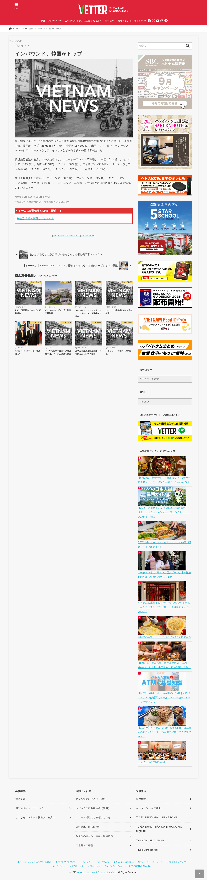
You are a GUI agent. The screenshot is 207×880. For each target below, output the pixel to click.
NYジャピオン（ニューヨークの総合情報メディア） (163, 862)
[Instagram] (161, 20)
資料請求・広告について (89, 827)
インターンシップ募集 (148, 808)
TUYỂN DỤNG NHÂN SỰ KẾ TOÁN (156, 817)
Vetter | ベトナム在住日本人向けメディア (97, 872)
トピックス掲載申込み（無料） (93, 808)
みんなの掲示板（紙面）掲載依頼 (94, 836)
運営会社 (20, 799)
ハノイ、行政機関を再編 (151, 762)
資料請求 (109, 20)
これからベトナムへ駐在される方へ (35, 817)
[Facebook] (149, 20)
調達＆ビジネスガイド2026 (132, 20)
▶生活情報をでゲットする (35, 218)
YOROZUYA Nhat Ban (141, 866)
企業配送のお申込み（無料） (92, 799)
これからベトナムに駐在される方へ (83, 20)
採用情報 (141, 799)
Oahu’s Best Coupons (115, 866)
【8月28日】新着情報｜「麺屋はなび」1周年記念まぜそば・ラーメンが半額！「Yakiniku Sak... (165, 480)
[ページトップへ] (199, 874)
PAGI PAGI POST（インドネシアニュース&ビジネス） (84, 862)
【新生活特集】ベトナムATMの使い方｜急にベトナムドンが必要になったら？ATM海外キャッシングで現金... (164, 697)
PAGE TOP (199, 851)
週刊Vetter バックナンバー (30, 808)
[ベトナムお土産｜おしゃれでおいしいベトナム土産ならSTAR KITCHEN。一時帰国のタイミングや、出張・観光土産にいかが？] (162, 598)
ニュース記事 (15, 40)
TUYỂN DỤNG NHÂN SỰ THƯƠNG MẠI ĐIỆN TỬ (159, 829)
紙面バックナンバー (51, 20)
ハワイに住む (94, 866)
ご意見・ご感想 (84, 845)
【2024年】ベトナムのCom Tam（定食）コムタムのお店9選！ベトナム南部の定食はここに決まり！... (164, 732)
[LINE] (166, 20)
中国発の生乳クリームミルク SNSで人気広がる (164, 637)
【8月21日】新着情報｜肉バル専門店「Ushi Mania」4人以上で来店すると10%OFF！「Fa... (164, 665)
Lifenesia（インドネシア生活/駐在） (36, 862)
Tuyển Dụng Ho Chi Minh (150, 840)
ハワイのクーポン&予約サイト (69, 866)
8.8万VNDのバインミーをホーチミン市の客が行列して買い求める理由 (164, 544)
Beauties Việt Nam (124, 862)
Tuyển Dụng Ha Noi (147, 850)
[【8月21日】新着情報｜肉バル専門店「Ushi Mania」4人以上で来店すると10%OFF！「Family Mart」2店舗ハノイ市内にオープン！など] (162, 658)
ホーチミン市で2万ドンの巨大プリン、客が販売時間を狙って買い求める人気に (164, 574)
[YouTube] (157, 20)
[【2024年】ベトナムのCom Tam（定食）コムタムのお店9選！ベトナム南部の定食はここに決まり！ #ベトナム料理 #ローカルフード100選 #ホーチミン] (162, 723)
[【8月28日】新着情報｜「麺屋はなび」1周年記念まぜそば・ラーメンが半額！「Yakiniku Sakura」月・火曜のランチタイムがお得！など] (162, 473)
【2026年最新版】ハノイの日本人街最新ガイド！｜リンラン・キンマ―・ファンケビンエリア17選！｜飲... (164, 512)
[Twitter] (153, 20)
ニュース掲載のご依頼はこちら (93, 817)
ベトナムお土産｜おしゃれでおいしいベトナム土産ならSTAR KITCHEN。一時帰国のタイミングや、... (164, 607)
